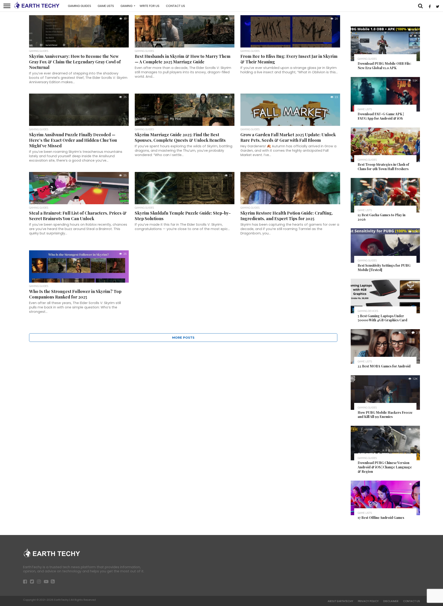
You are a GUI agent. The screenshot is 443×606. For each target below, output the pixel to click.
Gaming (126, 6)
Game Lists (106, 6)
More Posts (183, 337)
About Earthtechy (340, 601)
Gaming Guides (79, 6)
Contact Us (175, 6)
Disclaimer (390, 601)
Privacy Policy (368, 601)
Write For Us (149, 6)
